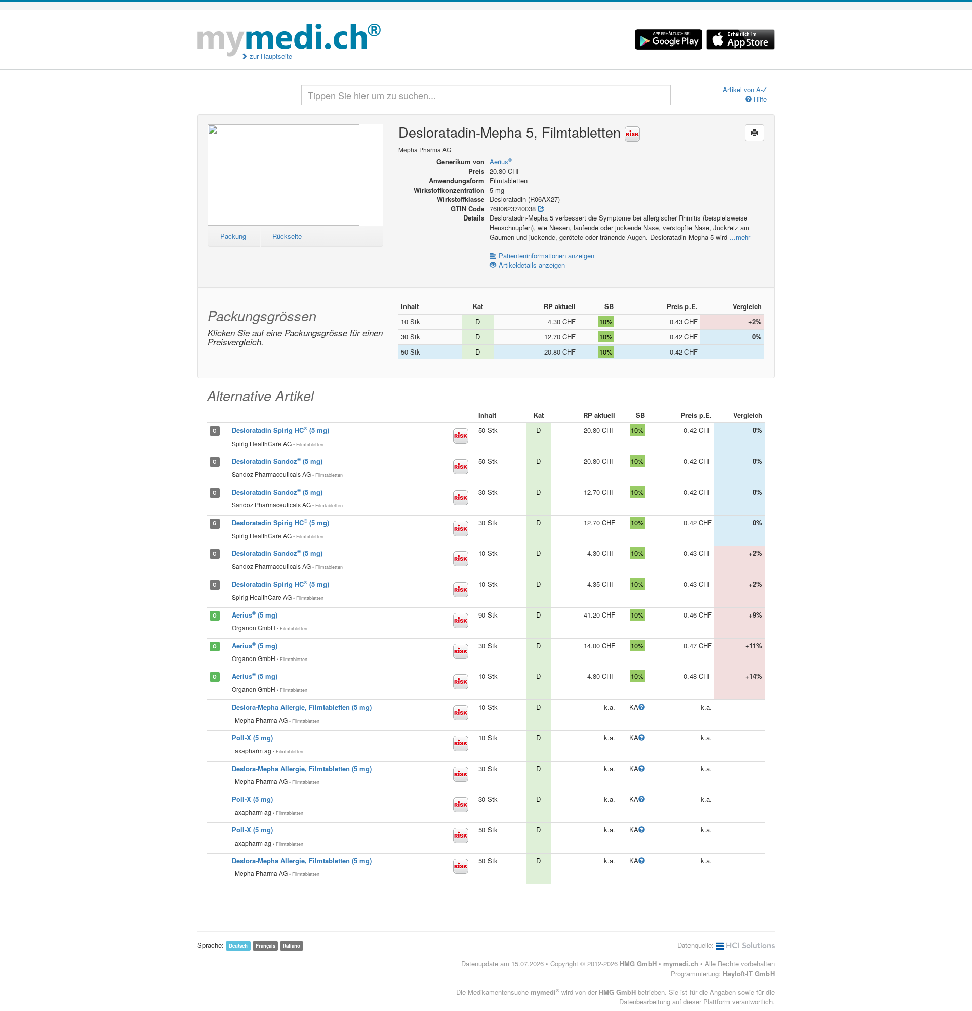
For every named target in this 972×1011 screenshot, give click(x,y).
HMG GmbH (638, 964)
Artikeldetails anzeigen (532, 265)
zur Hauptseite (270, 56)
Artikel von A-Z (745, 89)
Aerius (501, 161)
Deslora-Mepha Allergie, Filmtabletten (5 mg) (302, 707)
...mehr (740, 237)
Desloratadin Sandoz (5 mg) (277, 461)
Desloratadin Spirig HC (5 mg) (280, 430)
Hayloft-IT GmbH (749, 973)
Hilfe (759, 99)
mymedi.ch (680, 964)
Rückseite (287, 236)
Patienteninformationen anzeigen (546, 255)
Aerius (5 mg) (254, 615)
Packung (233, 236)
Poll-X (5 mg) (252, 737)
